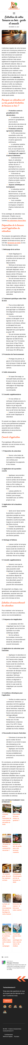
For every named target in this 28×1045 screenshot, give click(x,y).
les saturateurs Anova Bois (16, 220)
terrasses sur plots (14, 243)
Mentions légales (8, 1036)
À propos (16, 1036)
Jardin (6, 957)
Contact (7, 1001)
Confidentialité (8, 1034)
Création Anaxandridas (14, 1029)
